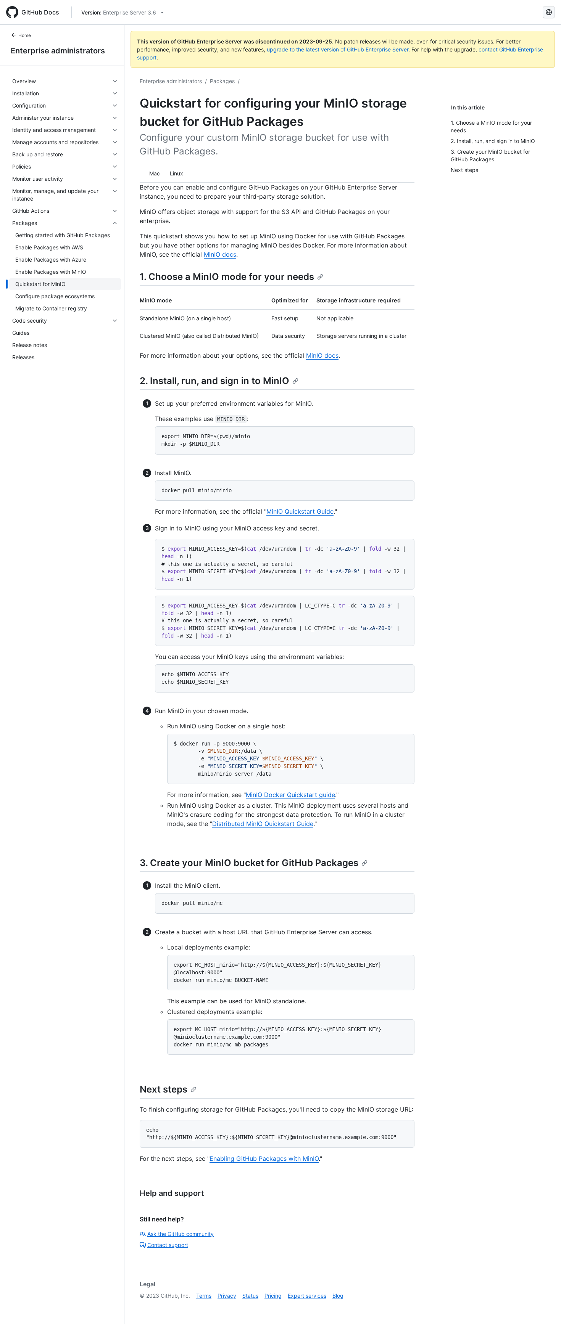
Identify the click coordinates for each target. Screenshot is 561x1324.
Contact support (167, 1245)
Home (24, 35)
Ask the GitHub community (180, 1234)
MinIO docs (220, 254)
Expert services (307, 1295)
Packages (222, 81)
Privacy (227, 1295)
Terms (203, 1295)
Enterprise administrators (58, 50)
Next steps (163, 1089)
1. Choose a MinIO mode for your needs (227, 276)
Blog (337, 1295)
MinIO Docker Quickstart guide (290, 795)
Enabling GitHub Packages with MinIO (264, 1158)
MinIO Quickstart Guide (300, 511)
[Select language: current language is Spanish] (549, 12)
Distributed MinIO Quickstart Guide (262, 824)
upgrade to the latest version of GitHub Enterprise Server (337, 49)
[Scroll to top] (544, 1307)
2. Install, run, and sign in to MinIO (214, 380)
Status (250, 1295)
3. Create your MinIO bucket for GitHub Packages (249, 862)
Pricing (273, 1295)
